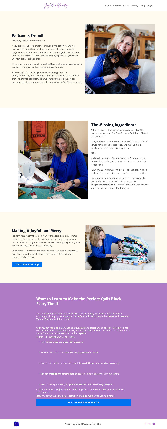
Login (149, 5)
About (108, 5)
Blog (142, 5)
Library (134, 5)
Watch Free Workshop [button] (27, 264)
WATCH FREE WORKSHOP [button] (83, 402)
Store (126, 5)
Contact (117, 5)
